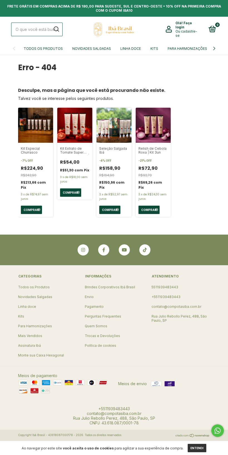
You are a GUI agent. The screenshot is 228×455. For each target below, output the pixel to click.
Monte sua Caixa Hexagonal (41, 355)
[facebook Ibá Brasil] (103, 249)
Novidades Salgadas (91, 48)
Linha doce (130, 48)
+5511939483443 (166, 297)
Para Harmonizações (187, 48)
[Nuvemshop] (192, 435)
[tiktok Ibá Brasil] (144, 249)
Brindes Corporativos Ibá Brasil (110, 287)
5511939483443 (165, 287)
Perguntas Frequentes (103, 316)
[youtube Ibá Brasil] (124, 249)
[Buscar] (56, 29)
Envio (89, 297)
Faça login (183, 25)
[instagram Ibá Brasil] (83, 249)
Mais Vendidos (30, 336)
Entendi (197, 448)
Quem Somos (96, 326)
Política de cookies (100, 345)
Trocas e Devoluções (102, 336)
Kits (154, 48)
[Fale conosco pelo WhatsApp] (217, 430)
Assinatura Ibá (29, 345)
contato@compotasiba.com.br (176, 306)
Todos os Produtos (43, 48)
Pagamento (94, 306)
